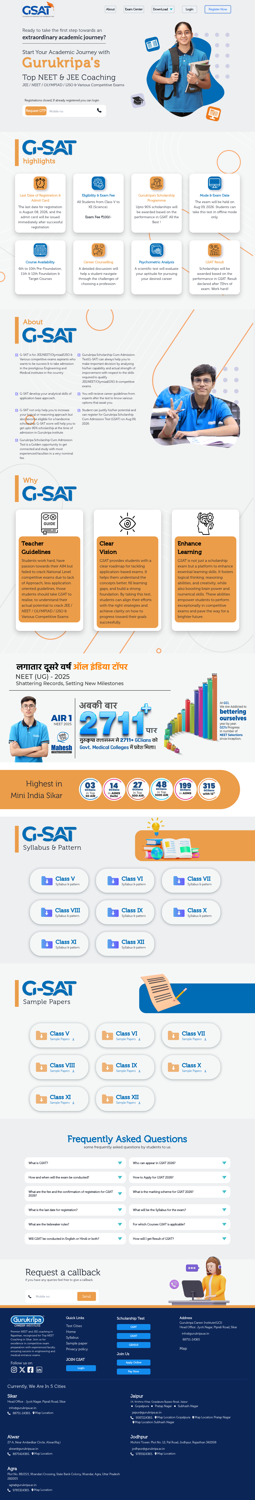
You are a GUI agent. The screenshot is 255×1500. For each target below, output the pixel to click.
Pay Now (133, 1371)
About (110, 9)
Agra (12, 1468)
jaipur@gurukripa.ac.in (147, 1412)
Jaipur (136, 1396)
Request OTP (36, 111)
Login (189, 9)
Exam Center (134, 9)
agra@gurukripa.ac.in (23, 1485)
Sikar (12, 1396)
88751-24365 (191, 1339)
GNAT (133, 1336)
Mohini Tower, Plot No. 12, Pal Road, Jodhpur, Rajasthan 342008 (173, 1442)
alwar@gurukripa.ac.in (23, 1448)
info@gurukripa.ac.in (195, 1333)
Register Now (218, 9)
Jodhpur (139, 1436)
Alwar (13, 1436)
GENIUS (133, 1345)
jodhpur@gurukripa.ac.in (148, 1448)
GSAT (133, 1327)
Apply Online (134, 1362)
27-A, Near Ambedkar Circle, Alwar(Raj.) (34, 1442)
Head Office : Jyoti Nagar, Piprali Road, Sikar (36, 1401)
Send (86, 1296)
